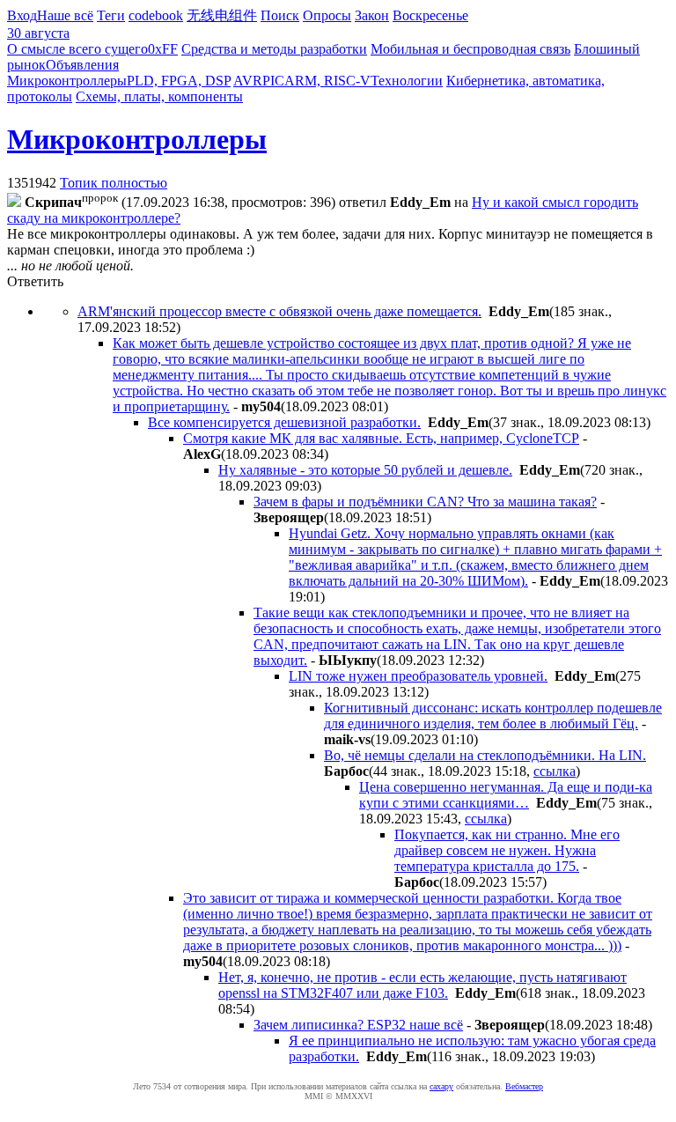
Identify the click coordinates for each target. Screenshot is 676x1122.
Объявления (82, 64)
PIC (273, 80)
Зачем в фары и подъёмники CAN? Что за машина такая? (425, 501)
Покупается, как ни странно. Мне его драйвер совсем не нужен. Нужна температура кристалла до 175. (507, 850)
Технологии (407, 80)
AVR (247, 80)
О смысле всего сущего (77, 48)
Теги (111, 15)
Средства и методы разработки (274, 48)
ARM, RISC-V (327, 80)
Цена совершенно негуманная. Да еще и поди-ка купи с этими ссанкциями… (505, 794)
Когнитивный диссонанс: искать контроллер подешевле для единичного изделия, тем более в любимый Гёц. (493, 715)
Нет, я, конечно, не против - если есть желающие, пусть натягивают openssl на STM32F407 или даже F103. (422, 985)
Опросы (327, 15)
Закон (372, 15)
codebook (156, 15)
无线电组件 (222, 15)
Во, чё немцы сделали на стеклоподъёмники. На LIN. (485, 755)
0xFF (163, 48)
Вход (22, 15)
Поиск (280, 15)
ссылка (554, 771)
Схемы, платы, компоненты (159, 96)
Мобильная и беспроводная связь (470, 48)
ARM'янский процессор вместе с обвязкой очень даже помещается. (279, 311)
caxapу (441, 1086)
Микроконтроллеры (67, 80)
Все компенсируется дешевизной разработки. (284, 422)
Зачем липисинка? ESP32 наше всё (358, 1024)
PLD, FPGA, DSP (179, 80)
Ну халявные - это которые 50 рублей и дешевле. (365, 469)
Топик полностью (113, 182)
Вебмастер (524, 1086)
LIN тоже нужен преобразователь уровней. (418, 675)
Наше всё (65, 15)
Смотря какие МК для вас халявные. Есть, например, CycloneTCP (381, 438)
